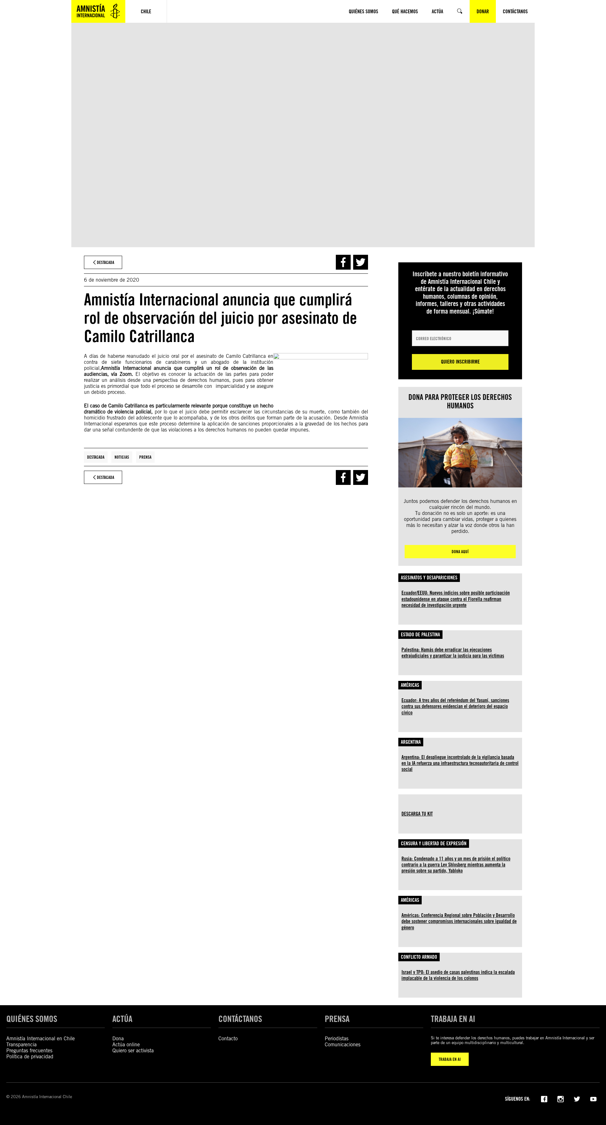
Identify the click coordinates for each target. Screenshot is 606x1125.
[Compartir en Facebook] (343, 262)
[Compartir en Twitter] (360, 262)
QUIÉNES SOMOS (31, 1018)
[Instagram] (560, 1098)
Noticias (122, 457)
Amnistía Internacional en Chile (40, 1039)
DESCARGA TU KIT (417, 814)
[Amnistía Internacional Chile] (98, 11)
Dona (118, 1039)
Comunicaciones (342, 1045)
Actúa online (126, 1045)
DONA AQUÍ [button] (460, 551)
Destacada (95, 457)
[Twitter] (577, 1098)
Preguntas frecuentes (29, 1051)
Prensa (145, 457)
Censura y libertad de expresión (433, 844)
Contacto (228, 1039)
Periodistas (336, 1039)
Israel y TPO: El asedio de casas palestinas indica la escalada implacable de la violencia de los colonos (458, 975)
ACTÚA (122, 1018)
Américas (410, 685)
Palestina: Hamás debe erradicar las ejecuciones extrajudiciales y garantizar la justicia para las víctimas (452, 653)
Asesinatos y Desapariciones (429, 578)
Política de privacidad (29, 1057)
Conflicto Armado (419, 957)
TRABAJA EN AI (450, 1059)
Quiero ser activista (133, 1051)
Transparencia (21, 1045)
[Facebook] (544, 1098)
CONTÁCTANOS (240, 1018)
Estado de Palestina (420, 635)
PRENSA (337, 1018)
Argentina (411, 742)
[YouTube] (593, 1098)
